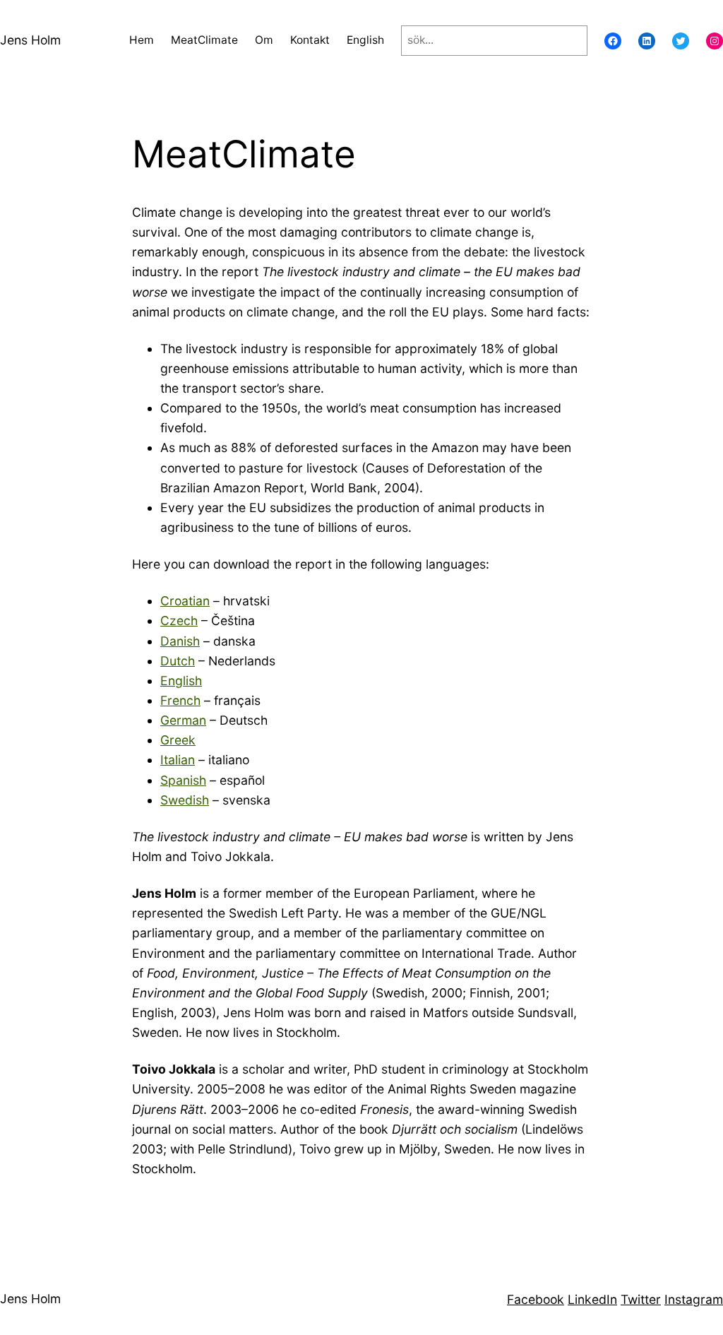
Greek (178, 739)
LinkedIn (592, 1299)
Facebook (535, 1299)
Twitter (641, 1299)
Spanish (183, 780)
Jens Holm (30, 39)
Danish (180, 641)
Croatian (185, 600)
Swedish (184, 800)
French (180, 700)
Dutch (177, 660)
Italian (177, 759)
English (181, 680)
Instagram (693, 1299)
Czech (179, 620)
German (183, 720)
